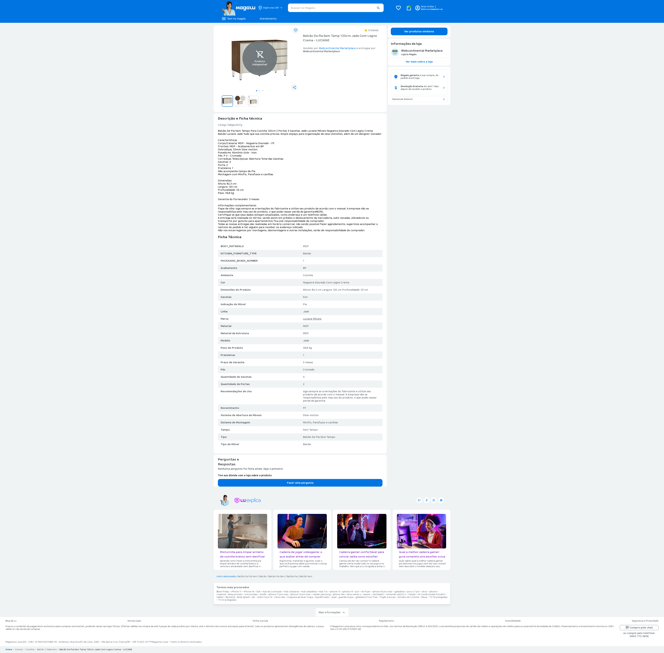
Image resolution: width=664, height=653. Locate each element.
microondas (251, 594)
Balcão (262, 576)
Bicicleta (230, 597)
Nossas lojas (134, 621)
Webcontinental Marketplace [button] (337, 48)
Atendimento (268, 18)
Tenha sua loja (260, 621)
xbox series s (354, 594)
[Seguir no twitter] (419, 500)
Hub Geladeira (309, 591)
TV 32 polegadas (227, 600)
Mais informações (329, 612)
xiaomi (366, 594)
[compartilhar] (294, 87)
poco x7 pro (413, 591)
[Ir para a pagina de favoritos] (398, 7)
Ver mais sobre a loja (419, 61)
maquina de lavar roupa (300, 597)
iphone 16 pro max (382, 591)
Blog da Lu (11, 621)
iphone (433, 591)
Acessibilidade (513, 621)
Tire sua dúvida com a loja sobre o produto (245, 475)
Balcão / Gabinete (47, 649)
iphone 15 (335, 591)
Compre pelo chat (641, 627)
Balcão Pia (292, 576)
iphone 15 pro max (300, 594)
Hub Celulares (291, 591)
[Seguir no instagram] (434, 500)
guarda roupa (346, 597)
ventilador (378, 594)
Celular (412, 594)
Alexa (424, 597)
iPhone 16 (249, 591)
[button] (378, 8)
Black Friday (222, 591)
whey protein (235, 594)
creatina (221, 594)
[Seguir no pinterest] (441, 500)
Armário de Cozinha (408, 597)
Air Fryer (365, 591)
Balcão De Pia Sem (247, 576)
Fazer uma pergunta (300, 482)
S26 (258, 591)
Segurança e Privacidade (645, 621)
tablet (220, 597)
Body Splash (243, 597)
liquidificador (322, 597)
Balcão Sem (306, 576)
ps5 (357, 591)
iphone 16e (339, 594)
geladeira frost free (366, 597)
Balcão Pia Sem (277, 576)
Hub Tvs (323, 591)
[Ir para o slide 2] (259, 90)
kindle (263, 594)
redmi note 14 (264, 597)
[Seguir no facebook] (427, 500)
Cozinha (30, 649)
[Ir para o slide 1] (256, 90)
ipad (334, 597)
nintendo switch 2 (396, 594)
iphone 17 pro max (278, 594)
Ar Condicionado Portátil (431, 594)
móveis (19, 649)
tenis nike (279, 597)
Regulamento (386, 621)
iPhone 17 (236, 591)
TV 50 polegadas (438, 597)
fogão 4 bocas (387, 597)
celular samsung (322, 594)
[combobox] (336, 7)
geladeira (400, 591)
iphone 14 (348, 591)
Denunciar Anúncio (402, 99)
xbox (424, 591)
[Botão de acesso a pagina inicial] (238, 8)
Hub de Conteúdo (272, 591)
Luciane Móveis (312, 318)
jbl (253, 597)
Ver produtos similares (419, 31)
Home (9, 649)
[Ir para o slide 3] (262, 90)
